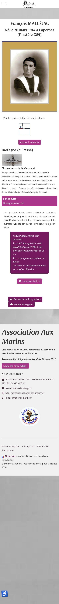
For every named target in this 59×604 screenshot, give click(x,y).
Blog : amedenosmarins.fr (18, 397)
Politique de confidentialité (35, 446)
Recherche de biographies (27, 299)
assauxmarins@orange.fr (18, 388)
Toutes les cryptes (23, 304)
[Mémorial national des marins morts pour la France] (29, 4)
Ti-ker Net (10, 456)
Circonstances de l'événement (18, 168)
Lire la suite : (10, 198)
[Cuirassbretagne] (12, 159)
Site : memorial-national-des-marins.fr (24, 392)
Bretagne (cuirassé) (13, 203)
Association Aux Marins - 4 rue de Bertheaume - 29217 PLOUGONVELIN (28, 381)
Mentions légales (10, 446)
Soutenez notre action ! (15, 365)
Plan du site (8, 450)
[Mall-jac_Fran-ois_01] (29, 76)
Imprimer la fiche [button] (31, 281)
